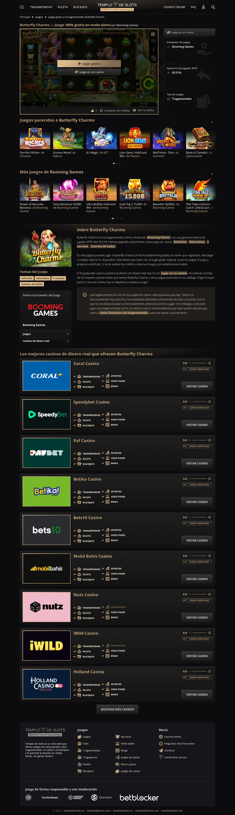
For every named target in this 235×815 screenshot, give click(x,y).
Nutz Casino (85, 594)
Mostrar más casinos (117, 709)
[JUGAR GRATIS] (35, 137)
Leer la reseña (145, 110)
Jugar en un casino (174, 273)
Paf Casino (84, 440)
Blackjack (80, 7)
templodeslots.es (123, 810)
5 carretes (59, 278)
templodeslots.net (172, 810)
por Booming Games (124, 25)
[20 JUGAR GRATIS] (68, 137)
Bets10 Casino (87, 517)
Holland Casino (88, 671)
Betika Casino (87, 479)
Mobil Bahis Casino (92, 556)
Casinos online (174, 7)
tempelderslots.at (74, 810)
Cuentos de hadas (103, 246)
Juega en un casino (183, 32)
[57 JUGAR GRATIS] (135, 137)
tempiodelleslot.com (147, 810)
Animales (180, 242)
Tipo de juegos (175, 94)
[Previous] (207, 122)
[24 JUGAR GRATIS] (101, 137)
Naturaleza (197, 242)
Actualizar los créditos (117, 110)
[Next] (212, 122)
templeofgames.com (98, 810)
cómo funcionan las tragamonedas (124, 313)
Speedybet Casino (91, 402)
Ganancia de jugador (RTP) (182, 68)
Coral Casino (86, 363)
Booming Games (158, 237)
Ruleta (63, 7)
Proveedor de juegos (178, 42)
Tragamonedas (41, 7)
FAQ (193, 7)
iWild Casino (85, 633)
